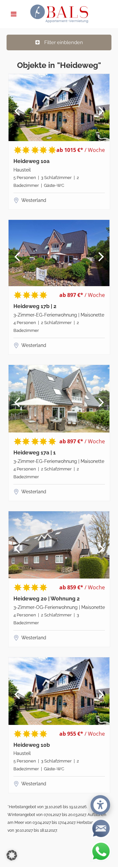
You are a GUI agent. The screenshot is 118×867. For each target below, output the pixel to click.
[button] (12, 855)
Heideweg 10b (31, 745)
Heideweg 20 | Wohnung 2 (46, 599)
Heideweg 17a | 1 (34, 453)
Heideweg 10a (31, 161)
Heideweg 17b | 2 (34, 306)
